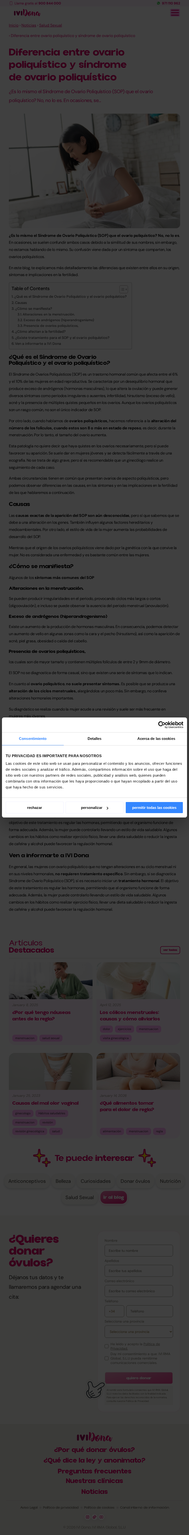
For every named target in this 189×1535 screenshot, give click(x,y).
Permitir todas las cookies (154, 807)
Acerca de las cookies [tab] (156, 738)
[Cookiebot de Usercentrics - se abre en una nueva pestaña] (161, 725)
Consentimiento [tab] (33, 738)
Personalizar (91, 807)
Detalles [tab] (95, 738)
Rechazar (34, 807)
